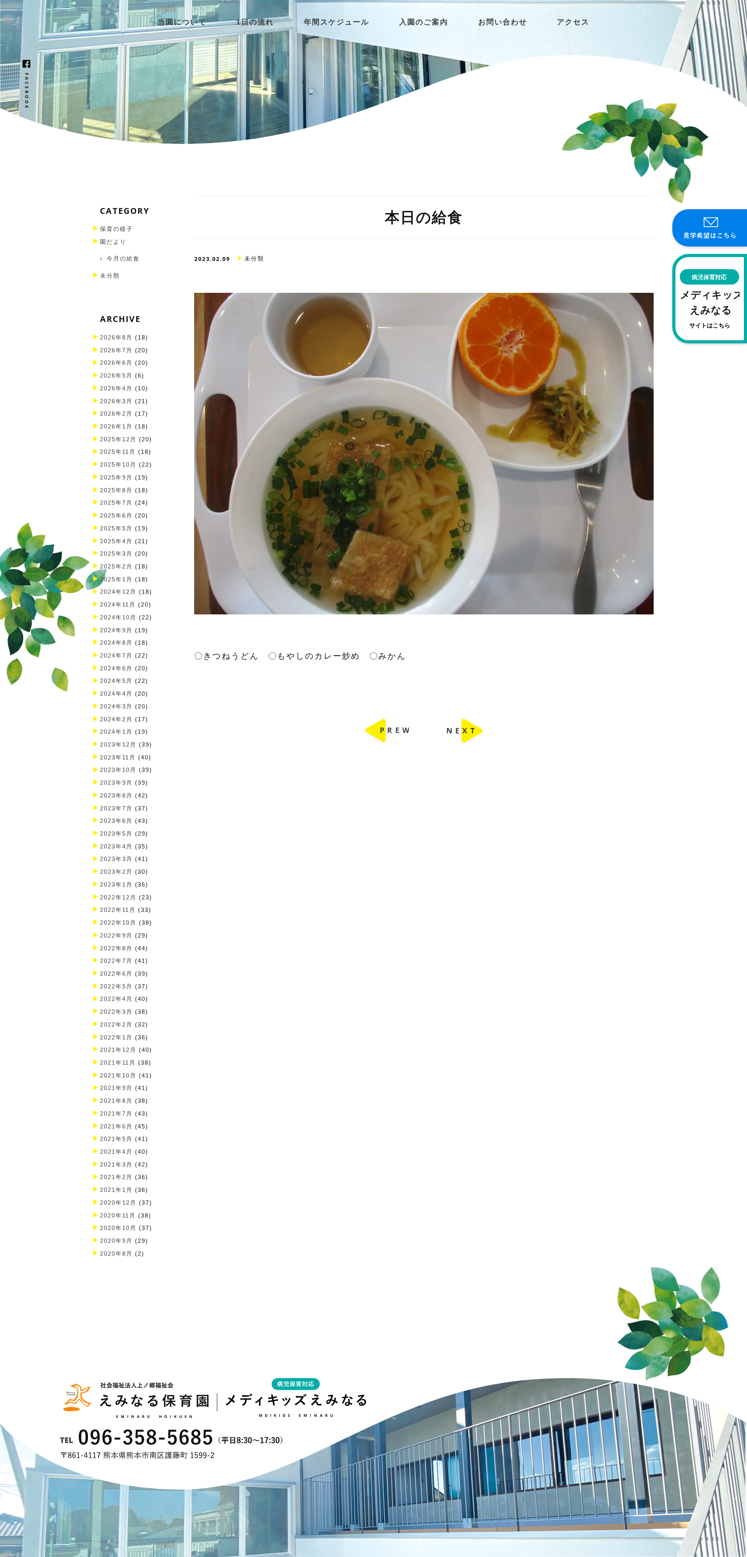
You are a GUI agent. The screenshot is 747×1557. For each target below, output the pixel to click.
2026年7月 (116, 350)
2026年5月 (116, 376)
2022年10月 (118, 923)
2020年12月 (118, 1203)
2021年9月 (116, 1088)
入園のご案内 (423, 22)
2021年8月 (116, 1101)
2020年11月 (118, 1215)
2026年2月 (116, 414)
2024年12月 (118, 592)
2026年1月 (116, 426)
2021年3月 (116, 1165)
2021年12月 (118, 1050)
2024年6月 (116, 668)
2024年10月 (118, 617)
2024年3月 (116, 706)
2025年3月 (116, 554)
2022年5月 (116, 986)
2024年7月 (116, 656)
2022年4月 (116, 999)
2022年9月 (116, 935)
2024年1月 (116, 732)
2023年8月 (116, 795)
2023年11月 (118, 757)
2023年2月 (116, 872)
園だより (113, 242)
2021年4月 (116, 1152)
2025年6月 (116, 516)
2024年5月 (116, 681)
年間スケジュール (336, 22)
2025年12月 (118, 439)
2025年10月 (118, 465)
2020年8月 (116, 1254)
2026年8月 (116, 337)
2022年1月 (116, 1037)
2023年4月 (116, 846)
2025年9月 (116, 477)
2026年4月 (116, 388)
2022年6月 (116, 974)
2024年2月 (116, 719)
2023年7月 (116, 808)
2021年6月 (116, 1126)
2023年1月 (116, 885)
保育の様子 (116, 229)
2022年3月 (116, 1012)
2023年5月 (116, 834)
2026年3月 (116, 401)
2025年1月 (116, 579)
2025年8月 (116, 490)
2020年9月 (116, 1241)
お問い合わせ (502, 22)
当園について (182, 22)
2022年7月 (116, 961)
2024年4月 (116, 694)
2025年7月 (116, 503)
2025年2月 (116, 566)
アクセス (573, 22)
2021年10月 (118, 1075)
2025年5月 (116, 528)
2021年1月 (116, 1190)
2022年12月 (118, 897)
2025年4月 (116, 541)
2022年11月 (118, 910)
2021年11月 (118, 1063)
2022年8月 (116, 948)
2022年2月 (116, 1025)
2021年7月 (116, 1114)
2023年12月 (118, 745)
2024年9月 (116, 630)
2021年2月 (116, 1177)
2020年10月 (118, 1228)
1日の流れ (255, 22)
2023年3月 (116, 859)
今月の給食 (123, 258)
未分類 (110, 276)
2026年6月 (116, 363)
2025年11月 (118, 452)
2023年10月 (118, 770)
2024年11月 (118, 605)
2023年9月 (116, 783)
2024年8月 (116, 643)
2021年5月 (116, 1139)
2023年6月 (116, 821)
